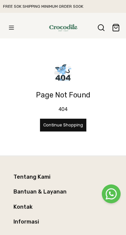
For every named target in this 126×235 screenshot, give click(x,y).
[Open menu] (11, 27)
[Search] (101, 28)
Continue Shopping (63, 124)
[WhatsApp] (111, 193)
